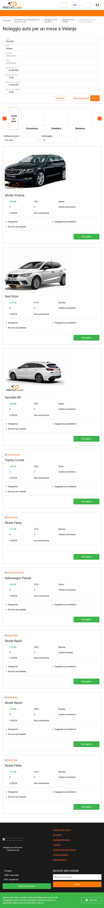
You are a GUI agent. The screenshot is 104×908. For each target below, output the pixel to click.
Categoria (9, 53)
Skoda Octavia (14, 195)
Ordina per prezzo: (12, 136)
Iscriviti (77, 884)
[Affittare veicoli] (63, 5)
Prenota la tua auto (26, 886)
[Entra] (87, 5)
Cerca (95, 98)
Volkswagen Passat (18, 578)
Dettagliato (86, 236)
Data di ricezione (11, 67)
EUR (75, 5)
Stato (8, 38)
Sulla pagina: (47, 136)
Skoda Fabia (13, 523)
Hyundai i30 (13, 397)
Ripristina (60, 98)
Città (7, 46)
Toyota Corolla (14, 460)
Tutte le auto (14, 119)
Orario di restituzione (13, 89)
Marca (8, 60)
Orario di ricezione (12, 75)
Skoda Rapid (13, 641)
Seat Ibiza (11, 296)
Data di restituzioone (13, 82)
